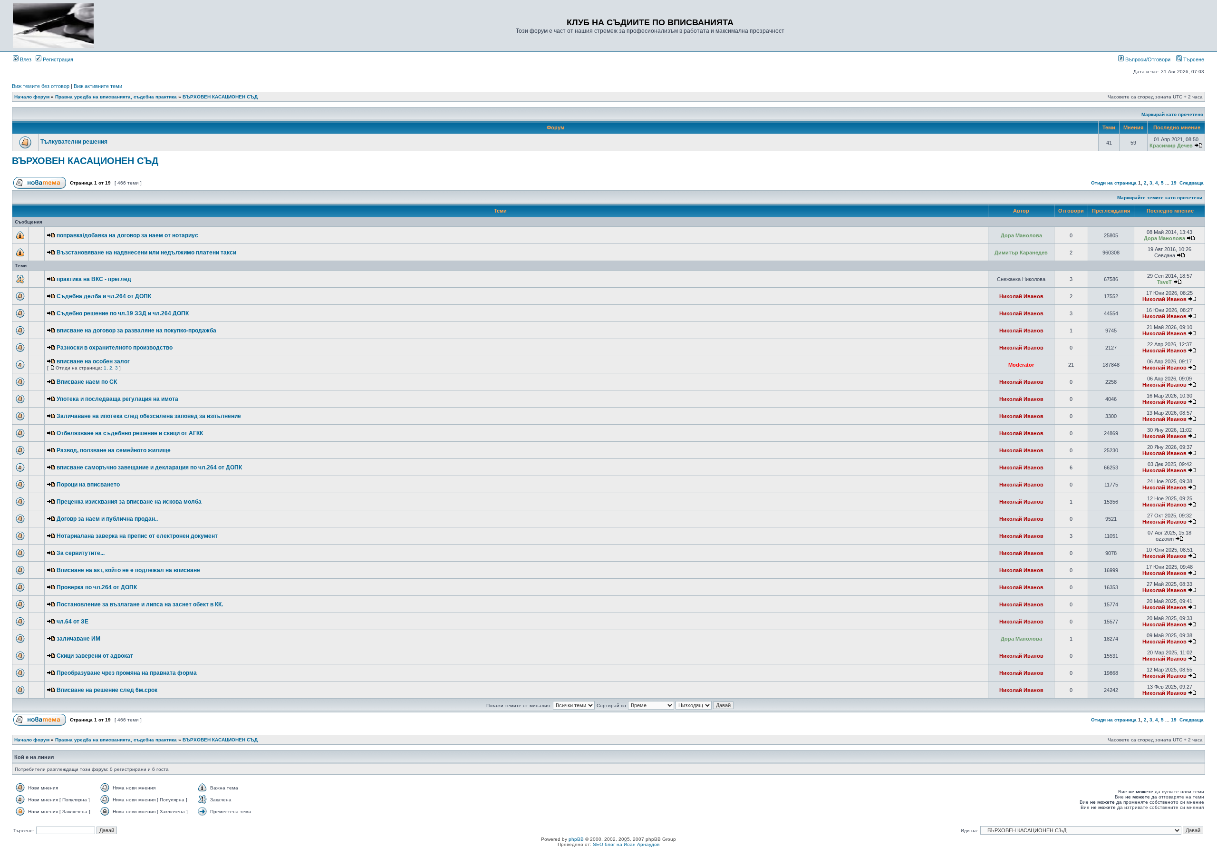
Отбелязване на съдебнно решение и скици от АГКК (130, 433)
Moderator (1021, 365)
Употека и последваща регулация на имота (117, 399)
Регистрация (57, 59)
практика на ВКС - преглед (94, 279)
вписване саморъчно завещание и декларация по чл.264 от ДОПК (149, 467)
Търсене (1193, 59)
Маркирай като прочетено (1172, 114)
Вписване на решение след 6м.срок (107, 690)
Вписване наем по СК (87, 382)
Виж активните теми (98, 86)
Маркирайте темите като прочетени (1159, 197)
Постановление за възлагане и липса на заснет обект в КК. (140, 604)
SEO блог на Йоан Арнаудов (626, 844)
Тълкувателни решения (73, 141)
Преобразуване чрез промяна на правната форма (127, 673)
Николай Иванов (1021, 296)
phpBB (576, 839)
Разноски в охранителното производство (115, 347)
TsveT (1164, 282)
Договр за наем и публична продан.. (107, 519)
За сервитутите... (81, 553)
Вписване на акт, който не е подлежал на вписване (128, 570)
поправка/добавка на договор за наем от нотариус (127, 235)
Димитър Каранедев (1021, 252)
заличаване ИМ (78, 638)
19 (1174, 182)
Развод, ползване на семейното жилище (114, 450)
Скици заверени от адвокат (95, 655)
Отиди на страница (1114, 182)
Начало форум (31, 96)
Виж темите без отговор (40, 86)
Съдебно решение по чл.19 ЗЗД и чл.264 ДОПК (123, 313)
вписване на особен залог (93, 361)
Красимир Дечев (1171, 145)
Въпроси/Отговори (1147, 59)
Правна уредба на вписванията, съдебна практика (116, 96)
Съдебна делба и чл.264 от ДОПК (104, 296)
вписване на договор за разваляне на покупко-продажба (136, 330)
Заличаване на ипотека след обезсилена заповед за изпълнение (149, 416)
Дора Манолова (1021, 235)
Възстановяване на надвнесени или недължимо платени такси (146, 252)
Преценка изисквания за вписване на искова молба (129, 501)
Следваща (1191, 182)
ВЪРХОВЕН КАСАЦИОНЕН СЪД (220, 96)
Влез (25, 59)
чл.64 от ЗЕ (72, 621)
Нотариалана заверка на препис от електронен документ (137, 536)
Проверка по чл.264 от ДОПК (97, 587)
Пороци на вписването (88, 484)
